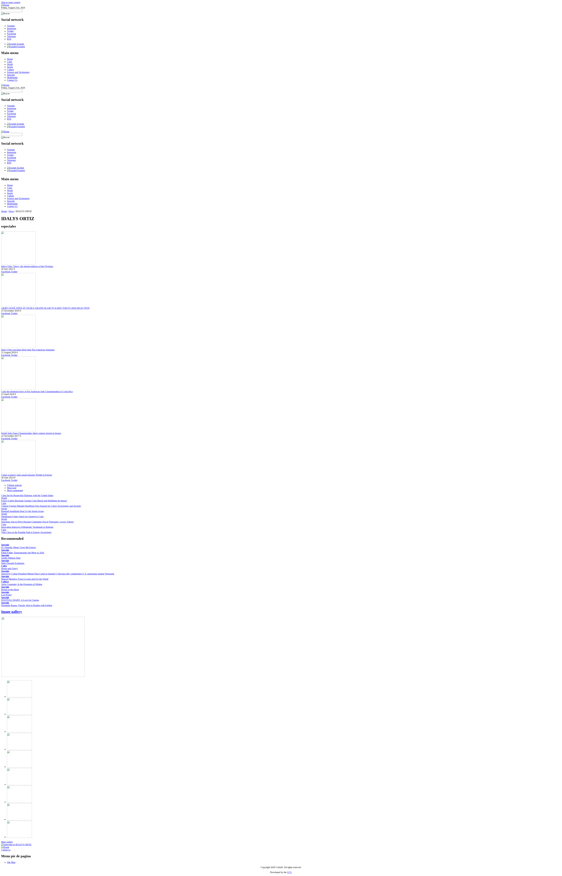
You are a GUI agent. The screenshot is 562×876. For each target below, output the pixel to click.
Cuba (9, 61)
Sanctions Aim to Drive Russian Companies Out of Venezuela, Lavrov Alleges (37, 522)
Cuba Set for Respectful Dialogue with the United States (27, 495)
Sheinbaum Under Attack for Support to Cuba (22, 516)
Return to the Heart (10, 589)
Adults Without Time (10, 558)
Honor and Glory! (9, 568)
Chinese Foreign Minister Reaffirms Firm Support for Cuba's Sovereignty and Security (41, 506)
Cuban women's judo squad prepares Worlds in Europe (26, 475)
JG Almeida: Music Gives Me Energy (18, 547)
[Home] (5, 5)
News (11, 211)
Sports (10, 67)
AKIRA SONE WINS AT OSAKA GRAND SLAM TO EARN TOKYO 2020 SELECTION (45, 308)
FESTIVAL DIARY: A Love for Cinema (20, 600)
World (10, 64)
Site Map (11, 862)
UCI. (289, 872)
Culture (10, 69)
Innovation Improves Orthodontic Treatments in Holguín (27, 527)
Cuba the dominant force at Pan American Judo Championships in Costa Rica (37, 391)
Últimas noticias (14, 485)
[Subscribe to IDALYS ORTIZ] (16, 844)
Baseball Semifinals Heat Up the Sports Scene (22, 511)
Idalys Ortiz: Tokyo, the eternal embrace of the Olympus (27, 266)
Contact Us (12, 80)
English (20, 44)
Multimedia (12, 77)
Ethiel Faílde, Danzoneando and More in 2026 (22, 552)
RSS (9, 39)
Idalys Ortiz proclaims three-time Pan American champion (28, 350)
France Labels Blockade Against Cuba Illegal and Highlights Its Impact (34, 500)
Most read (11, 488)
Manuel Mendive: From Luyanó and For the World (24, 579)
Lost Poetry (6, 595)
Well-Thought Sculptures (12, 563)
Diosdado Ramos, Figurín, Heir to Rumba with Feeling (26, 605)
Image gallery (11, 612)
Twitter (10, 31)
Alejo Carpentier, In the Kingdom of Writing (21, 584)
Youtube (11, 26)
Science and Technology (18, 72)
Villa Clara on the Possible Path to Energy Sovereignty (26, 532)
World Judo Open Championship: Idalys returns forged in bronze (31, 433)
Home (10, 59)
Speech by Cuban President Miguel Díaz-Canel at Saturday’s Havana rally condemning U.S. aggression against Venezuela (57, 574)
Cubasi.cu (5, 850)
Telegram (11, 36)
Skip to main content (10, 2)
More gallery (7, 842)
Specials (11, 75)
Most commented (15, 490)
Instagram (11, 28)
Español (21, 46)
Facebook (11, 33)
